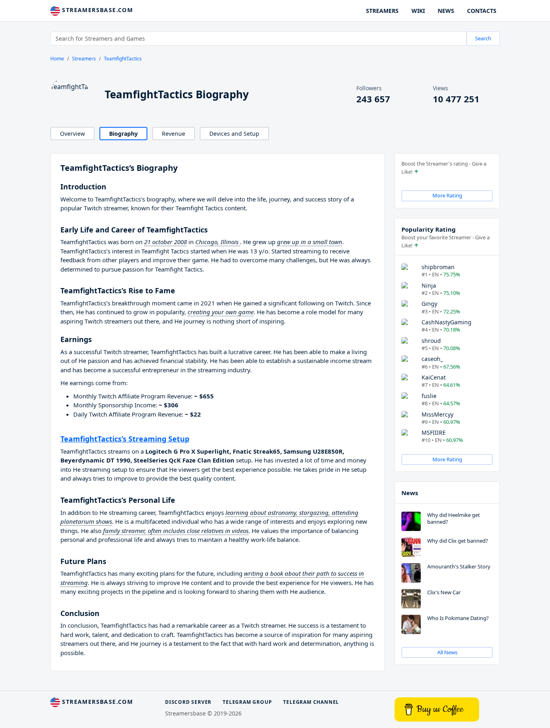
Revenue (173, 133)
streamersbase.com (96, 10)
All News (447, 652)
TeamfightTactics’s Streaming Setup (124, 439)
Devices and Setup (234, 133)
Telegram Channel (311, 702)
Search (483, 38)
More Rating (447, 195)
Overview (72, 133)
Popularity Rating (428, 229)
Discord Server (188, 702)
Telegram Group (247, 702)
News (409, 493)
